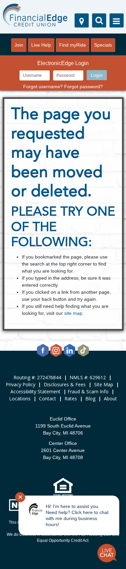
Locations (20, 398)
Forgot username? (43, 86)
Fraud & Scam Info (88, 391)
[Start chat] (107, 553)
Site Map (103, 384)
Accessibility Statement (35, 391)
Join (18, 45)
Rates (71, 398)
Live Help (41, 45)
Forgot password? (83, 86)
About (110, 398)
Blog (90, 398)
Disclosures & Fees (65, 384)
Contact (47, 398)
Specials (103, 45)
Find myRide (72, 45)
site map (73, 313)
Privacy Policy (20, 384)
